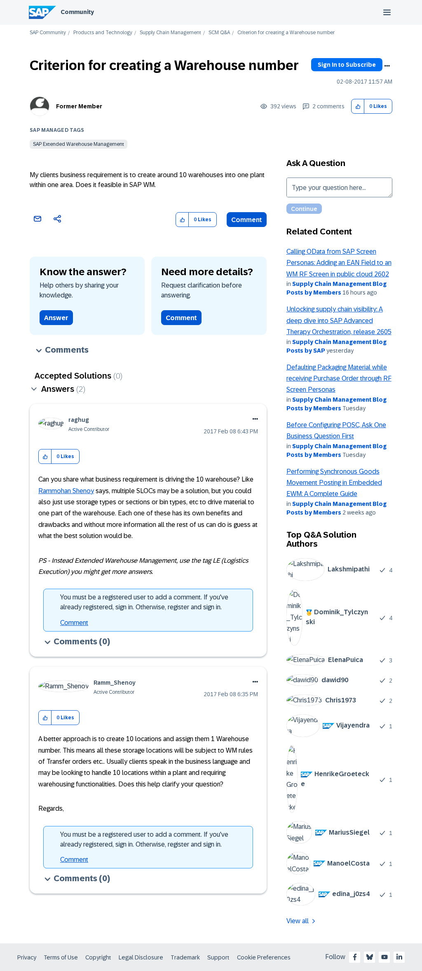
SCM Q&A (219, 32)
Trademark (185, 957)
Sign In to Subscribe (347, 64)
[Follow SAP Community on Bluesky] (369, 957)
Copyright (98, 957)
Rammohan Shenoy (66, 490)
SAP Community (48, 32)
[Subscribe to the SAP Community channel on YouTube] (384, 957)
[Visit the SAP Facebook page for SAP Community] (355, 957)
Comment (246, 219)
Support (218, 957)
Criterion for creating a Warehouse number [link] (286, 32)
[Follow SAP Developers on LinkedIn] (399, 957)
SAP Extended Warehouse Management (78, 144)
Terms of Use (61, 957)
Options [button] (387, 66)
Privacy (26, 957)
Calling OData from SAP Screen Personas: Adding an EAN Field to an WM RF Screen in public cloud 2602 (339, 263)
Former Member (79, 106)
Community (77, 12)
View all (297, 920)
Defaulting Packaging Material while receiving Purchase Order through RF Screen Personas (339, 378)
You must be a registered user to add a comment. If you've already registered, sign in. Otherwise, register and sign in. (144, 602)
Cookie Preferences (264, 957)
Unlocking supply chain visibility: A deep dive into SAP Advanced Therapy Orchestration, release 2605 (339, 320)
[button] (358, 106)
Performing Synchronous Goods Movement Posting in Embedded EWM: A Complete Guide (334, 483)
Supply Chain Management (170, 32)
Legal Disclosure (141, 957)
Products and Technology (102, 32)
